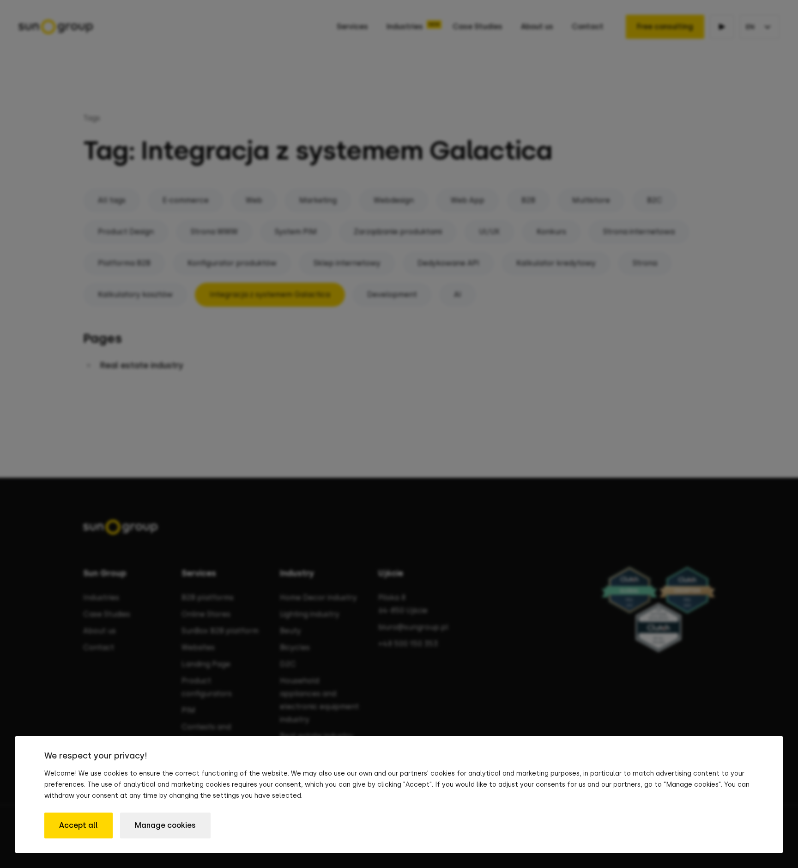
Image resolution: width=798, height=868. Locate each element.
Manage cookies (165, 825)
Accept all (78, 825)
